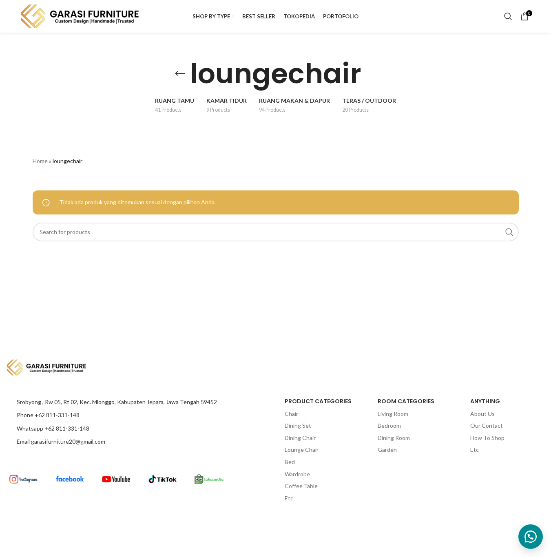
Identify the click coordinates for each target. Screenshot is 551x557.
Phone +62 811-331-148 (48, 414)
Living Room (393, 413)
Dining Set (298, 425)
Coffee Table (301, 485)
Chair (291, 413)
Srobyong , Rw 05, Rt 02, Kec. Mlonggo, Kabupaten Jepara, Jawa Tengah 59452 (117, 401)
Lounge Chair (302, 449)
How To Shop (487, 437)
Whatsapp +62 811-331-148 (53, 428)
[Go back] (180, 74)
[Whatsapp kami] (530, 536)
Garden (387, 449)
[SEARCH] (509, 232)
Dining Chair (300, 437)
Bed (290, 461)
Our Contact (486, 425)
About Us (482, 413)
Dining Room (394, 437)
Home (40, 160)
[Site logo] (80, 15)
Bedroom (389, 425)
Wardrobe (297, 474)
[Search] (508, 16)
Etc (289, 498)
